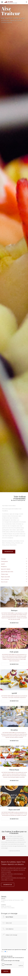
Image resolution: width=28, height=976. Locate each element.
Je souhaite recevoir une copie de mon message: (13, 949)
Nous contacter (5, 579)
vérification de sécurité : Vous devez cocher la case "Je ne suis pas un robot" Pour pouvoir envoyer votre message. (12, 958)
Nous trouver (4, 581)
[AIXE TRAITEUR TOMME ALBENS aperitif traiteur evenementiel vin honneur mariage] (14, 679)
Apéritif (3, 564)
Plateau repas (4, 574)
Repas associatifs (5, 576)
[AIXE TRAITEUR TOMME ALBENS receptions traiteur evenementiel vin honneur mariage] (14, 716)
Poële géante (4, 561)
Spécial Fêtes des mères (7, 571)
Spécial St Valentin (5, 569)
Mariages (3, 559)
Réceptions (4, 566)
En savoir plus (9, 551)
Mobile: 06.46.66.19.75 (6, 906)
